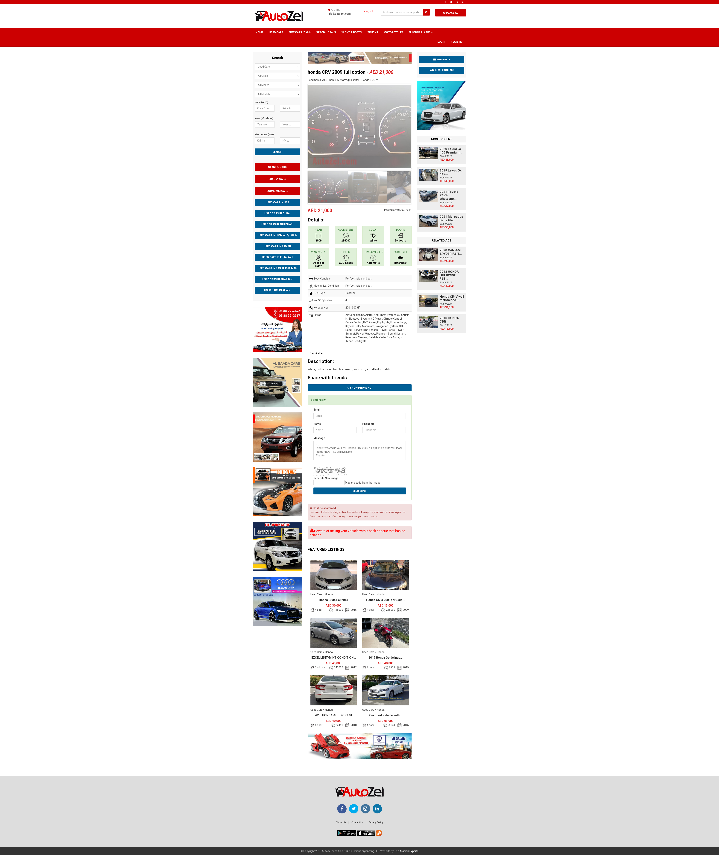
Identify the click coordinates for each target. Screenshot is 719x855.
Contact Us (357, 822)
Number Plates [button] (420, 32)
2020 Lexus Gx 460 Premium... (451, 150)
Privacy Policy (376, 822)
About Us (341, 822)
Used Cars (276, 32)
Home (259, 32)
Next (417, 125)
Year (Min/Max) (264, 118)
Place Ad (452, 12)
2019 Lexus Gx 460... (451, 172)
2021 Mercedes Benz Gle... (451, 218)
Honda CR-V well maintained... (452, 298)
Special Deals (326, 32)
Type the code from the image (362, 482)
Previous (302, 125)
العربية (368, 11)
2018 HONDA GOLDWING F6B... (449, 275)
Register (457, 41)
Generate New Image (325, 478)
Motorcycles (393, 32)
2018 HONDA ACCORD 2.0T (334, 715)
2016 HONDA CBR (449, 319)
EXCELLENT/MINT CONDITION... (333, 657)
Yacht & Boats (352, 32)
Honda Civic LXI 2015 (333, 600)
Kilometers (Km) (264, 134)
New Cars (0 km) (300, 32)
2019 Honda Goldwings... (385, 657)
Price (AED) (261, 102)
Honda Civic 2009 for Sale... (385, 600)
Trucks (372, 32)
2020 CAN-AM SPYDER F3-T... (451, 252)
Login (441, 41)
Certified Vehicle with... (385, 715)
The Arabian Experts (406, 851)
